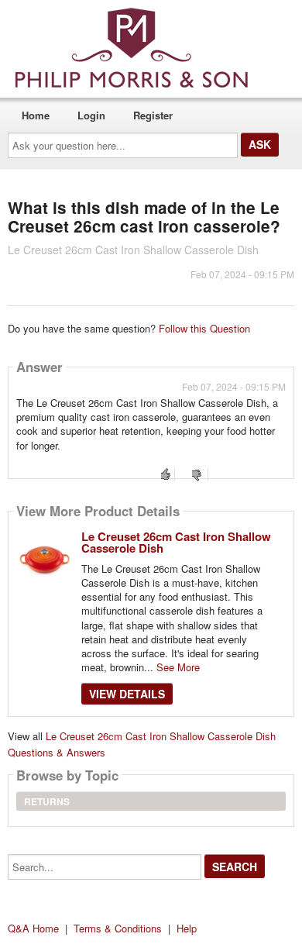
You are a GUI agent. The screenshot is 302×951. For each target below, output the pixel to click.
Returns (47, 801)
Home (36, 115)
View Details (127, 693)
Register (153, 115)
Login (91, 115)
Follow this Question (204, 328)
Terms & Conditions (118, 928)
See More (178, 667)
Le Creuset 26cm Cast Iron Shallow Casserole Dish (176, 542)
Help (187, 928)
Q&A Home (33, 928)
